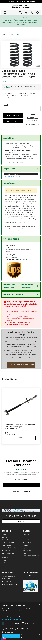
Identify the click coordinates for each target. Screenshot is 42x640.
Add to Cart (13, 115)
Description (9, 183)
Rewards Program (8, 542)
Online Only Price (32, 120)
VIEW (20, 438)
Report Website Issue (10, 584)
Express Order (27, 540)
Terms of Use (6, 550)
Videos (4, 537)
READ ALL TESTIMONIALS (21, 491)
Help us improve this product (21, 365)
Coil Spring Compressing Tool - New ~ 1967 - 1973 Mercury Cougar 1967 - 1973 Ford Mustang (20, 427)
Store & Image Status (10, 576)
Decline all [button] (30, 636)
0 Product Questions (13, 294)
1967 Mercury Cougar (12, 177)
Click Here (31, 1)
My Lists (25, 545)
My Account (27, 548)
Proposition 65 (11, 313)
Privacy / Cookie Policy (9, 548)
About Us (5, 557)
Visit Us (4, 563)
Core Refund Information (31, 555)
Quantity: (6, 105)
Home (4, 534)
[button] (21, 619)
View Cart (26, 534)
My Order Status (28, 542)
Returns (25, 553)
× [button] (39, 604)
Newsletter (5, 540)
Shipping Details (11, 239)
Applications (9, 169)
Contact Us (5, 560)
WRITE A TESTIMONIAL (21, 485)
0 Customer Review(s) (18, 286)
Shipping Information (30, 550)
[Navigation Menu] (4, 12)
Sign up (21, 521)
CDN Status (7, 581)
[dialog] (21, 621)
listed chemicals (16, 318)
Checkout (26, 537)
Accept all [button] (11, 636)
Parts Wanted (6, 545)
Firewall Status (8, 579)
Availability (8, 138)
